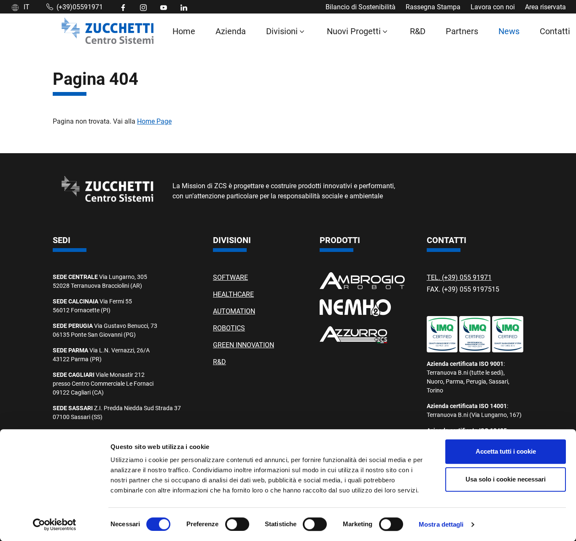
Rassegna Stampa (433, 6)
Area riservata (545, 6)
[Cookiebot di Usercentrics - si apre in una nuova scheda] (55, 524)
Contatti (555, 30)
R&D (417, 30)
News (508, 30)
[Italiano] (107, 30)
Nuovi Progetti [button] (354, 30)
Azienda (230, 30)
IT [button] (26, 6)
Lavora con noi (493, 6)
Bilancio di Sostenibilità (361, 6)
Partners (462, 30)
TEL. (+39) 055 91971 (459, 277)
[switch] (237, 524)
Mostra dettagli (441, 524)
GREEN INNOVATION (243, 344)
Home (183, 30)
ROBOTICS (229, 327)
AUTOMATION (234, 310)
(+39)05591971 (80, 6)
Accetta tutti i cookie (506, 451)
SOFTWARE (230, 277)
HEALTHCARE (233, 293)
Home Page (154, 120)
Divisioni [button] (282, 30)
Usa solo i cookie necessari (506, 479)
